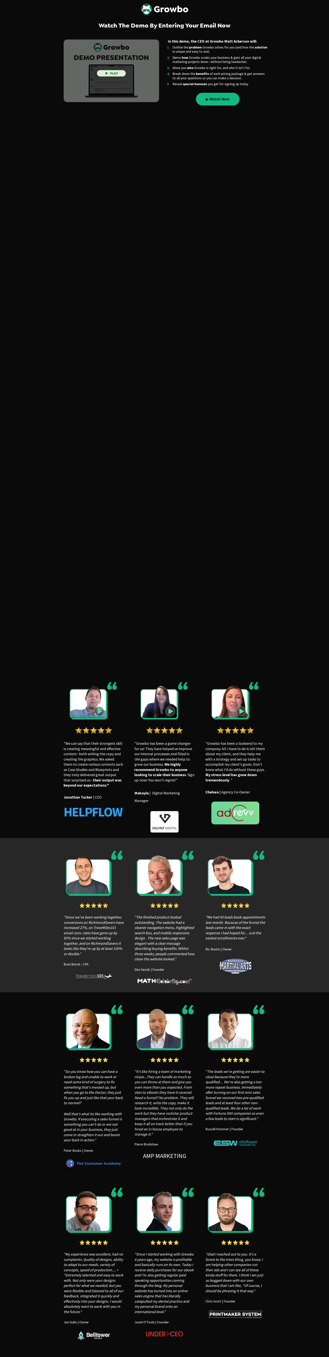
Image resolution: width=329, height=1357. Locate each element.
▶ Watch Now (217, 99)
